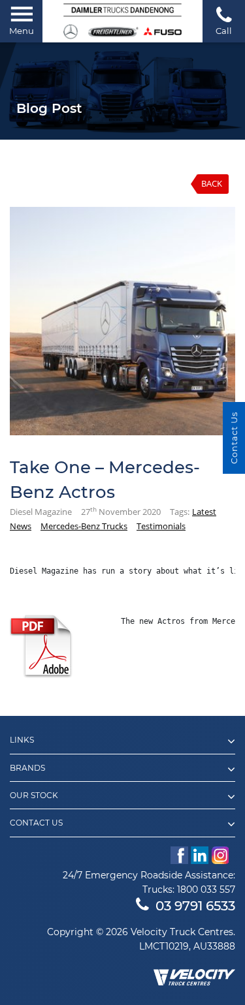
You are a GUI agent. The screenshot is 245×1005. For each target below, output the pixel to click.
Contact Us (36, 822)
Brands (27, 768)
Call (224, 30)
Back (211, 183)
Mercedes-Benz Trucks (84, 526)
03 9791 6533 (195, 906)
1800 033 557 (206, 889)
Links (22, 740)
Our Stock (34, 795)
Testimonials (161, 526)
